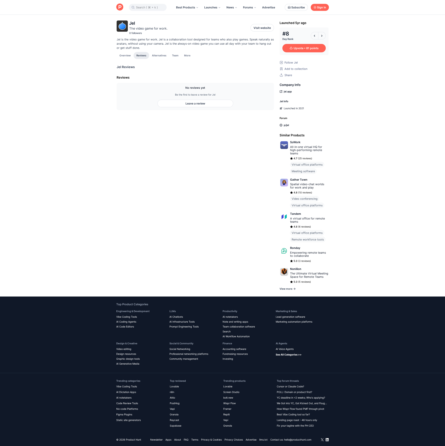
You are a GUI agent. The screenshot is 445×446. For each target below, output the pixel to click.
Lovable (174, 386)
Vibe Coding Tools (126, 316)
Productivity (230, 311)
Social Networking (179, 348)
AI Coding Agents (126, 321)
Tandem (295, 213)
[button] (187, 55)
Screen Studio (231, 392)
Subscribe (298, 7)
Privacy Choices (234, 439)
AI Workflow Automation (236, 336)
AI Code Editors (125, 326)
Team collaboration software (239, 326)
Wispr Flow (229, 403)
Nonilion (295, 269)
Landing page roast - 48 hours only (297, 420)
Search (227, 331)
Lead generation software (290, 316)
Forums (248, 7)
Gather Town (298, 179)
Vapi (172, 408)
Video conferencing (305, 198)
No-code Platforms (127, 408)
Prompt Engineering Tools (184, 326)
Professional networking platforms (188, 353)
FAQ (186, 439)
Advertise (268, 7)
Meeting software (303, 171)
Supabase (175, 425)
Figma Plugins (124, 414)
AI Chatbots (176, 316)
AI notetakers (230, 316)
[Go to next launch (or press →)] (321, 35)
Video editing (123, 348)
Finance (227, 343)
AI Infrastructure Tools (182, 321)
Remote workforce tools (308, 239)
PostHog (175, 403)
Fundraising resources (235, 353)
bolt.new (228, 397)
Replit (226, 414)
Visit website (262, 28)
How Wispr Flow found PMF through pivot (300, 408)
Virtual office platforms (307, 164)
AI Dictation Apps (126, 392)
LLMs (172, 311)
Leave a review (195, 103)
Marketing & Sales (286, 311)
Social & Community (181, 343)
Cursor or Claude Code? (290, 386)
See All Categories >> (289, 354)
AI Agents (281, 343)
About (177, 439)
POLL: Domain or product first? (294, 392)
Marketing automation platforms (294, 321)
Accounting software (234, 348)
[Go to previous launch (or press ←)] (314, 35)
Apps (168, 439)
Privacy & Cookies (211, 439)
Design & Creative (126, 343)
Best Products (185, 7)
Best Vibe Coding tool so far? (293, 414)
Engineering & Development (132, 311)
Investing (228, 358)
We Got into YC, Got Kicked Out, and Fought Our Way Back (302, 403)
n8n (172, 392)
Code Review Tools (127, 403)
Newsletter (156, 439)
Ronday (295, 248)
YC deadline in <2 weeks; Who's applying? (301, 397)
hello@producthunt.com (297, 439)
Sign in (321, 7)
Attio (172, 397)
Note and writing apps (235, 321)
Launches (210, 7)
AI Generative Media (127, 363)
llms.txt (263, 439)
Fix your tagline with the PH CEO (295, 425)
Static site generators (128, 420)
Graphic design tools (128, 358)
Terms (194, 439)
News (230, 7)
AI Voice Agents (285, 348)
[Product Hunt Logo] (119, 7)
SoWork (295, 142)
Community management (183, 358)
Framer (227, 408)
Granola (174, 414)
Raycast (174, 420)
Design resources (126, 353)
